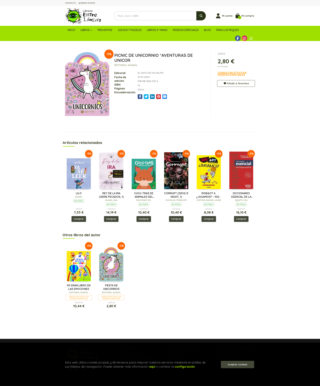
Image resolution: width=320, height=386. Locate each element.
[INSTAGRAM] (244, 38)
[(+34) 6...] (251, 38)
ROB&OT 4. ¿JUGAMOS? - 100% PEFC (209, 195)
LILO (79, 193)
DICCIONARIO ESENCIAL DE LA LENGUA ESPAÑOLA (241, 195)
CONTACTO (70, 3)
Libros (85, 30)
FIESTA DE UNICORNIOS (111, 287)
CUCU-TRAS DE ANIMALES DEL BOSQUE (143, 195)
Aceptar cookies (237, 364)
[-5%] (79, 170)
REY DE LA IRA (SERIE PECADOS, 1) (111, 195)
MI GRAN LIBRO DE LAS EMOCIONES (79, 287)
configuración (185, 367)
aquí (152, 367)
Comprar (79, 218)
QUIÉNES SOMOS (86, 3)
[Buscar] (201, 15)
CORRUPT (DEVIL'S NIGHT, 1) (176, 195)
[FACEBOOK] (237, 38)
